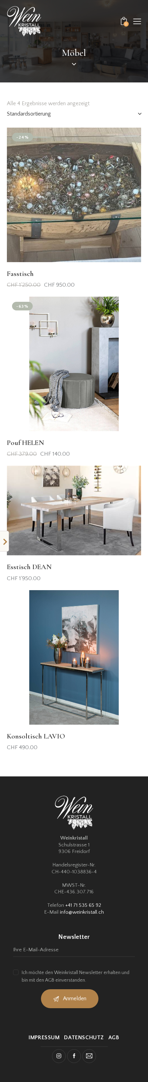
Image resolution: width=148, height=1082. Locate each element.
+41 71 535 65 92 (83, 905)
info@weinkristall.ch (82, 912)
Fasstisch (20, 273)
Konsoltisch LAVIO (36, 736)
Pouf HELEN (25, 442)
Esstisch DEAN (29, 567)
